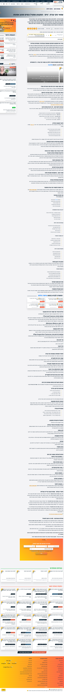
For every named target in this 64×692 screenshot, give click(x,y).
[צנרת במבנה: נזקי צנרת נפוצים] (40, 642)
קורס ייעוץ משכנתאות (44, 683)
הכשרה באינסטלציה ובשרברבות (57, 104)
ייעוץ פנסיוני (45, 660)
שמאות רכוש (42, 1)
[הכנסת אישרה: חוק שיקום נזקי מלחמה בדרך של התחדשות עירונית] (24, 642)
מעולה (3, 689)
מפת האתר (30, 675)
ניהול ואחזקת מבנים (43, 632)
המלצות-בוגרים (60, 670)
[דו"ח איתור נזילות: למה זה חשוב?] (42, 300)
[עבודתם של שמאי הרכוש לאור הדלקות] (8, 642)
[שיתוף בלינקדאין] (32, 28)
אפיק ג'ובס (13, 4)
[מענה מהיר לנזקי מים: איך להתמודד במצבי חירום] (60, 300)
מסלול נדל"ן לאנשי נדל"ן (43, 664)
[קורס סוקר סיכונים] (24, 574)
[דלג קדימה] (53, 35)
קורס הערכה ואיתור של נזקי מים (42, 673)
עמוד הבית (30, 660)
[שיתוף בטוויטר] (34, 28)
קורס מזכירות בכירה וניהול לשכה (42, 685)
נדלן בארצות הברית (12, 95)
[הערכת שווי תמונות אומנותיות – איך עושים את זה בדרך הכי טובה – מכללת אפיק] (40, 592)
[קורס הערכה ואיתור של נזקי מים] (56, 574)
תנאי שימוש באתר (29, 679)
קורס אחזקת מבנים (44, 666)
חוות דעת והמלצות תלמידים (27, 670)
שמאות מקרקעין (49, 1)
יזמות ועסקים (8, 1)
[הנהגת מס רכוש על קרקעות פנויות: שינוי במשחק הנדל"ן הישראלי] (40, 617)
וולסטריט (61, 673)
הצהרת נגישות (30, 677)
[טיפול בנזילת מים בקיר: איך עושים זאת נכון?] (8, 630)
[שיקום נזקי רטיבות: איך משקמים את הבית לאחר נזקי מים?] (42, 306)
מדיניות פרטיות (29, 681)
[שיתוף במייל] (28, 28)
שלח (41, 553)
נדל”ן (45, 619)
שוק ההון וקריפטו (37, 1)
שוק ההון (14, 107)
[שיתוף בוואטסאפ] (30, 28)
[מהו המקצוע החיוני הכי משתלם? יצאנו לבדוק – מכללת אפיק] (24, 630)
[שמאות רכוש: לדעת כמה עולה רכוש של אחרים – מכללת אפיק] (8, 592)
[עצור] (48, 35)
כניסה (22, 4)
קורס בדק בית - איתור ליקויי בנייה (42, 668)
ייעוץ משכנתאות (60, 677)
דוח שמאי (32, 124)
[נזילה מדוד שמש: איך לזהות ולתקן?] (56, 604)
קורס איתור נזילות (32, 485)
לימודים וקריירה (3, 1)
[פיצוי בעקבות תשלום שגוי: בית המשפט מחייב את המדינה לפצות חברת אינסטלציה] (8, 617)
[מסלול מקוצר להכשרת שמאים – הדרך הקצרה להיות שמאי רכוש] (8, 604)
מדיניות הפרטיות (34, 551)
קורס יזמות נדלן (44, 679)
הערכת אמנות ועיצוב (60, 671)
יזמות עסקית (61, 675)
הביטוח (34, 54)
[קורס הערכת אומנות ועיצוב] (8, 574)
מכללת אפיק (30, 664)
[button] (1, 4)
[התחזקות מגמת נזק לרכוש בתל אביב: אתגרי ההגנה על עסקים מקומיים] (40, 630)
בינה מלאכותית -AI (60, 666)
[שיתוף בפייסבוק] (36, 28)
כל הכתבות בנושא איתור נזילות (39, 652)
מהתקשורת (61, 681)
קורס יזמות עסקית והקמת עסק (42, 681)
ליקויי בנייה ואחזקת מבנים (15, 1)
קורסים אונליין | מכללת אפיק (27, 668)
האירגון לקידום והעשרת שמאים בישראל (26, 671)
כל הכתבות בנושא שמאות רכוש (25, 652)
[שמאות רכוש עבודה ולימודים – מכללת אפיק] (24, 592)
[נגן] (50, 35)
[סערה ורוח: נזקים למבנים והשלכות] (56, 617)
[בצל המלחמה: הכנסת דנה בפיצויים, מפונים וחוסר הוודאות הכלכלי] (24, 604)
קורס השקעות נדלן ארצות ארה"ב (42, 677)
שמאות (56, 199)
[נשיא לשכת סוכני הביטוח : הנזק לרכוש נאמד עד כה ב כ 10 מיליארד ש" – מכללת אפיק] (40, 604)
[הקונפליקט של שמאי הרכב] (56, 630)
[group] (45, 75)
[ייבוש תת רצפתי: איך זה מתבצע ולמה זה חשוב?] (60, 306)
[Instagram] (3, 4)
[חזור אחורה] (46, 35)
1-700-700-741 (27, 4)
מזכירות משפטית (44, 662)
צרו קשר (18, 3)
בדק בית (61, 662)
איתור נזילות (49, 9)
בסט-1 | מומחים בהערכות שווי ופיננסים (26, 673)
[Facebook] (9, 4)
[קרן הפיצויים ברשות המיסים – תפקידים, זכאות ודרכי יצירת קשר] (56, 642)
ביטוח (32, 1)
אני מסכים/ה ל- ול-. (41, 551)
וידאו (13, 64)
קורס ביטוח (45, 670)
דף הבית (62, 11)
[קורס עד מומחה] (40, 574)
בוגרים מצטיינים (60, 664)
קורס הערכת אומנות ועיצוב (43, 675)
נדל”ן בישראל (27, 1)
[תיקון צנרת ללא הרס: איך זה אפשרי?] (24, 617)
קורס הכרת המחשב (44, 671)
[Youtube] (6, 4)
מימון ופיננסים (60, 685)
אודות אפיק (30, 662)
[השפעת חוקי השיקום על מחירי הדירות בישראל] (56, 592)
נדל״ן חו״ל (22, 1)
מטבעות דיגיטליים (12, 67)
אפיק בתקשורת (29, 666)
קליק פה (50, 65)
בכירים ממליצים (60, 668)
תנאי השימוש (41, 551)
